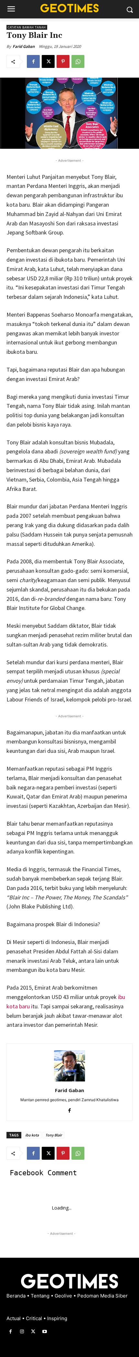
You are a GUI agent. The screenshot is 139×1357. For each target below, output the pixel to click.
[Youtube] (45, 1332)
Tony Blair (53, 1135)
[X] (48, 61)
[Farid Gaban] (69, 1065)
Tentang (41, 1296)
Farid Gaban (24, 46)
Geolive (64, 1296)
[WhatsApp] (77, 61)
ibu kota (32, 1135)
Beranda (16, 1296)
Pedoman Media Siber (102, 1296)
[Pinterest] (63, 61)
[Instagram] (22, 1332)
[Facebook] (33, 61)
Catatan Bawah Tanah (27, 27)
